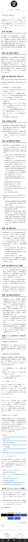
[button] (25, 312)
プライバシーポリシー (20, 536)
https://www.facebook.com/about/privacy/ (17, 444)
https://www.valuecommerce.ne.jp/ (11, 478)
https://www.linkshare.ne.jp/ (15, 484)
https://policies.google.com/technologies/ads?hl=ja (14, 437)
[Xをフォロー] (7, 515)
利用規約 (7, 536)
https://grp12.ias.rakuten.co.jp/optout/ (17, 452)
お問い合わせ (20, 534)
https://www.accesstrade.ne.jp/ (18, 482)
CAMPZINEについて (7, 534)
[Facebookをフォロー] (20, 515)
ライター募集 (14, 537)
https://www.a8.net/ (10, 480)
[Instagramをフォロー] (14, 518)
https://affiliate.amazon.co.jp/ (9, 472)
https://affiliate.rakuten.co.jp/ (19, 474)
